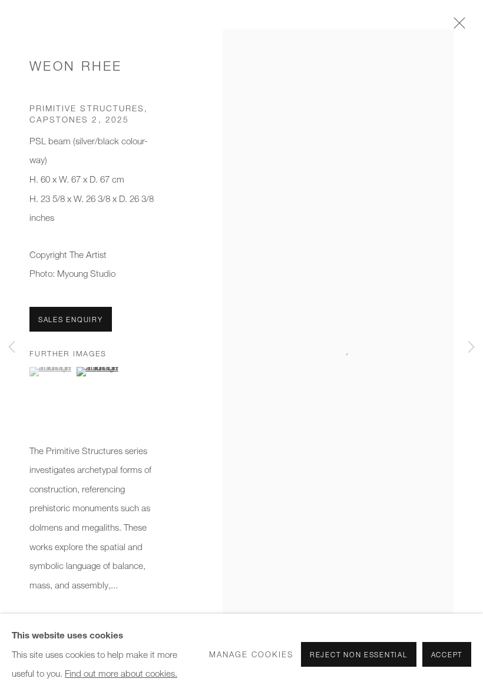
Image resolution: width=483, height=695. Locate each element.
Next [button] (471, 347)
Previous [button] (12, 347)
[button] (51, 371)
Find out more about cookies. (121, 673)
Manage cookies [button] (251, 654)
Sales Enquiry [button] (70, 319)
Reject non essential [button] (359, 654)
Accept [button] (446, 654)
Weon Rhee (76, 66)
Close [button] (456, 26)
